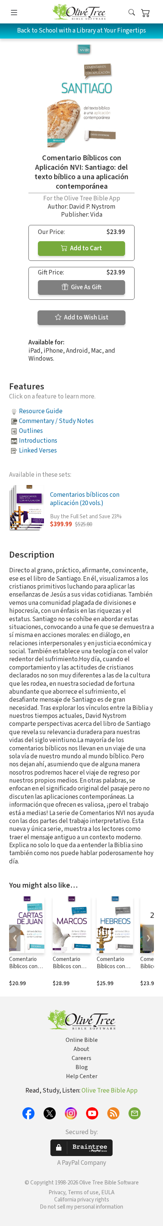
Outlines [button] (31, 431)
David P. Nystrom (92, 206)
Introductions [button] (38, 440)
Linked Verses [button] (38, 450)
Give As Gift (86, 287)
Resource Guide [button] (41, 411)
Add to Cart (85, 248)
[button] (132, 13)
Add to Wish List (85, 317)
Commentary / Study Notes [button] (56, 421)
